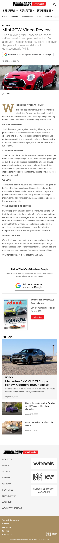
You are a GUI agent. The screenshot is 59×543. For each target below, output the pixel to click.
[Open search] (54, 4)
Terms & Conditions (10, 520)
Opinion (6, 484)
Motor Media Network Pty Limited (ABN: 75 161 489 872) (30, 539)
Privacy (5, 524)
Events (6, 477)
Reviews (14, 17)
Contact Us (7, 535)
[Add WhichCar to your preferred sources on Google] (29, 285)
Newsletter (9, 496)
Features (7, 490)
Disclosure (6, 527)
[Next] (56, 17)
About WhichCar (12, 508)
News (4, 17)
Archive (6, 502)
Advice (6, 471)
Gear (39, 17)
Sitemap (5, 531)
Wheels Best (27, 17)
